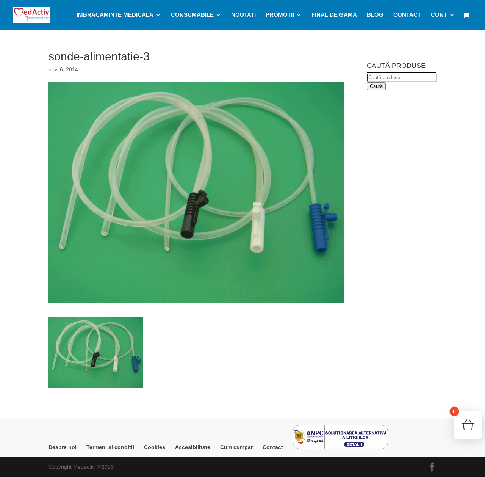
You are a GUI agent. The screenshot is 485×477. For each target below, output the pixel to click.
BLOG (375, 15)
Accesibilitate (192, 447)
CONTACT (407, 15)
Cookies (154, 447)
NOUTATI (243, 15)
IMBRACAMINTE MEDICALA (115, 15)
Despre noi (62, 447)
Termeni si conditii (110, 447)
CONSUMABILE (192, 15)
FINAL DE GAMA (334, 15)
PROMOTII (280, 15)
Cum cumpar (236, 447)
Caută (376, 86)
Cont (439, 15)
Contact (273, 447)
